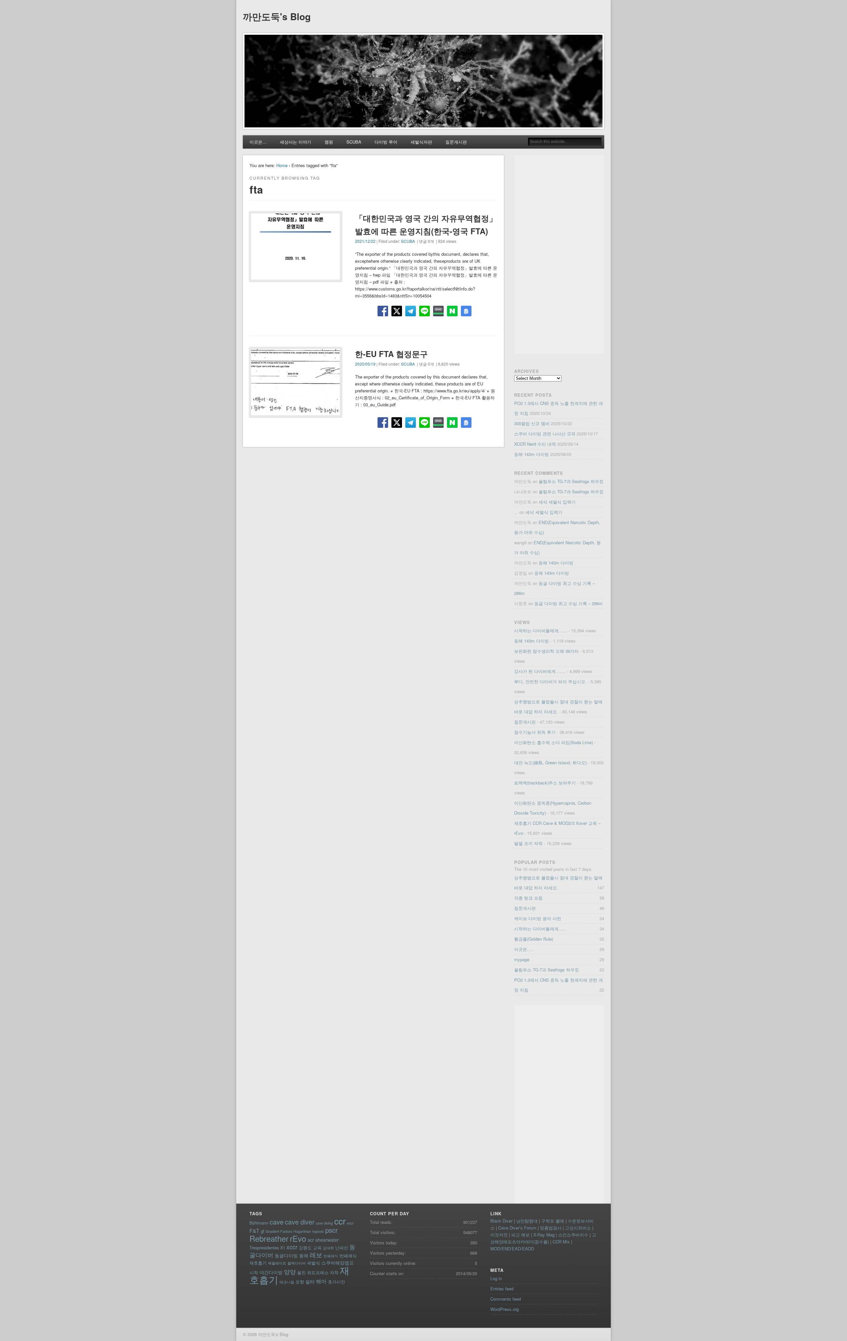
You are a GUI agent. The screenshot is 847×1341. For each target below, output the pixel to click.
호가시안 (336, 1281)
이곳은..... (524, 949)
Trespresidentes (264, 1247)
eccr (350, 1223)
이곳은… (258, 142)
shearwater (327, 1239)
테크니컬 (287, 1281)
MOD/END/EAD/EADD (512, 1248)
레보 (316, 1254)
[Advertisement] (559, 254)
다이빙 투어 (386, 142)
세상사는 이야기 (295, 142)
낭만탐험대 (527, 1221)
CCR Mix (561, 1241)
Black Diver (501, 1221)
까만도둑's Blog (277, 16)
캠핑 (329, 142)
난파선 (341, 1247)
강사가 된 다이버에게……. (539, 671)
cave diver (299, 1222)
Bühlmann (258, 1223)
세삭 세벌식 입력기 (557, 502)
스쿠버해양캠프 (337, 1262)
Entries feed (501, 1288)
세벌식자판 (421, 142)
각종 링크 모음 (528, 898)
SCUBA (353, 142)
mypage (521, 959)
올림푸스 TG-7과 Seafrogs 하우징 (571, 481)
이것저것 (499, 1234)
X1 (282, 1247)
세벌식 (313, 1263)
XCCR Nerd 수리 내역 (535, 444)
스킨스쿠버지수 (573, 1234)
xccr (292, 1247)
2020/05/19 (365, 364)
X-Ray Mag (544, 1234)
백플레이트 (277, 1263)
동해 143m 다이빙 (531, 454)
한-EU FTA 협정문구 (391, 353)
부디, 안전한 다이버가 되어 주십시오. (550, 681)
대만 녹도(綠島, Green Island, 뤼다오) (550, 762)
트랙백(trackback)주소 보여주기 (545, 783)
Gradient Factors (279, 1231)
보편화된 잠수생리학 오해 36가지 (546, 651)
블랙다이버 (297, 1263)
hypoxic (318, 1231)
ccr (340, 1220)
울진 (301, 1272)
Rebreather (269, 1238)
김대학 (328, 1247)
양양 (290, 1272)
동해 (303, 1255)
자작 (334, 1272)
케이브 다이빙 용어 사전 (537, 918)
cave (277, 1222)
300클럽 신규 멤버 (532, 423)
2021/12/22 (365, 241)
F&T (254, 1230)
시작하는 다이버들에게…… (540, 630)
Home (282, 165)
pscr (331, 1230)
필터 (310, 1281)
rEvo (298, 1238)
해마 (321, 1281)
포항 (299, 1281)
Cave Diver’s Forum (517, 1228)
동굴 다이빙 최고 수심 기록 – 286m (568, 603)
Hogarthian (302, 1231)
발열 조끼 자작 (528, 843)
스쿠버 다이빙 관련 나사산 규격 (544, 433)
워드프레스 (318, 1272)
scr (311, 1239)
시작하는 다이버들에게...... (540, 928)
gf (262, 1231)
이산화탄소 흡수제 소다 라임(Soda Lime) (553, 742)
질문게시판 (456, 142)
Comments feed (505, 1299)
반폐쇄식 (331, 1255)
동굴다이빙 (286, 1255)
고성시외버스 (578, 1228)
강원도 (305, 1247)
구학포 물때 (552, 1221)
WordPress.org (504, 1309)
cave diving (324, 1223)
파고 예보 (520, 1234)
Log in (496, 1278)
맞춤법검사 (550, 1228)
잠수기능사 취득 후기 (535, 732)
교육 (317, 1247)
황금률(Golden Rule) (533, 939)
